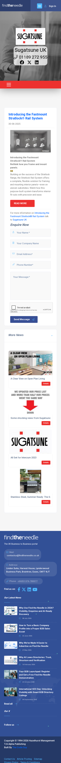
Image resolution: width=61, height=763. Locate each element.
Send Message (22, 319)
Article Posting (24, 759)
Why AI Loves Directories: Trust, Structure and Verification (35, 659)
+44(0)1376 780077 (28, 581)
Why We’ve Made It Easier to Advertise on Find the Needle (33, 644)
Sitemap (38, 759)
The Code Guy (19, 747)
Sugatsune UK (30, 50)
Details (46, 384)
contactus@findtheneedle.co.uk (23, 555)
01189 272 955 (32, 57)
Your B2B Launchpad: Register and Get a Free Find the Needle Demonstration (34, 674)
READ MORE (20, 203)
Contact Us (9, 759)
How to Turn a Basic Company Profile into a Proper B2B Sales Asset (34, 628)
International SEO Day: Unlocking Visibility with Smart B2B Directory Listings (36, 692)
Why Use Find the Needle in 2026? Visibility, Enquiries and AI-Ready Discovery (36, 611)
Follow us (9, 724)
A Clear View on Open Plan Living (28, 378)
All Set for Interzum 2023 (23, 457)
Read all (8, 703)
